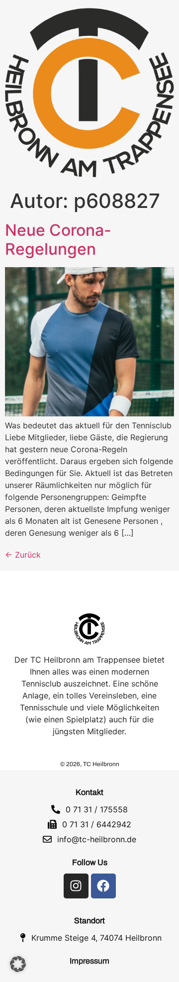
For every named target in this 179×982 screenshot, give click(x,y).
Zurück (23, 555)
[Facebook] (103, 886)
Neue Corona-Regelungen (58, 239)
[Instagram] (76, 886)
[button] (18, 964)
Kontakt (89, 792)
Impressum (89, 961)
